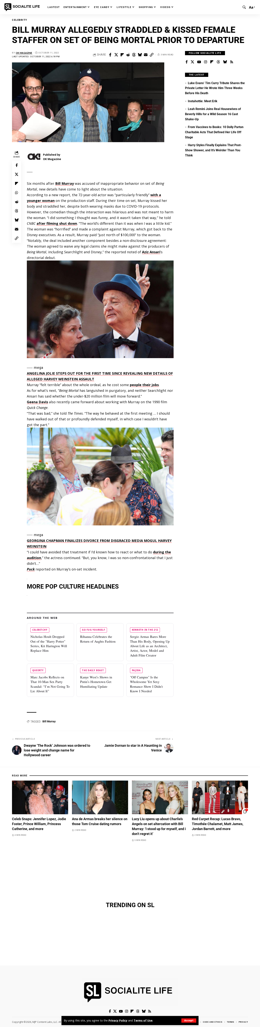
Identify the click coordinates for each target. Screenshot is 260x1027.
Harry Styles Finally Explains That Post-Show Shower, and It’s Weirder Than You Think (213, 150)
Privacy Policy (117, 1020)
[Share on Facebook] (110, 55)
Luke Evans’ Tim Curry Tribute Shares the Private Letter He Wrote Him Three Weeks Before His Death (215, 88)
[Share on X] (116, 55)
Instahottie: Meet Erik (202, 101)
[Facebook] (186, 62)
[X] (192, 62)
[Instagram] (205, 62)
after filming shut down (57, 223)
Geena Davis (37, 402)
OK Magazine (24, 53)
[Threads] (218, 62)
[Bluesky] (225, 62)
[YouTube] (199, 62)
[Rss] (231, 62)
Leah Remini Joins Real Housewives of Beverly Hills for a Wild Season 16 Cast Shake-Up (213, 114)
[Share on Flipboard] (122, 55)
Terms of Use (143, 1020)
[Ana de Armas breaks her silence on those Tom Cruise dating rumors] (100, 797)
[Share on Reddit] (128, 55)
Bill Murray (64, 183)
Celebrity (19, 19)
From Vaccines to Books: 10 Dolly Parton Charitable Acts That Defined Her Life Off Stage (214, 132)
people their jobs (144, 384)
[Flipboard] (212, 62)
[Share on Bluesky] (139, 55)
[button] (188, 1020)
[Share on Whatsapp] (16, 192)
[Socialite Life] (23, 7)
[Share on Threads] (133, 55)
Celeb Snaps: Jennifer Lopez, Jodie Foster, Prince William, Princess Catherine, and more (39, 824)
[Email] (145, 55)
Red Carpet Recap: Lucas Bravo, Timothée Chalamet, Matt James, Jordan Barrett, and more (217, 824)
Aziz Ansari (151, 252)
